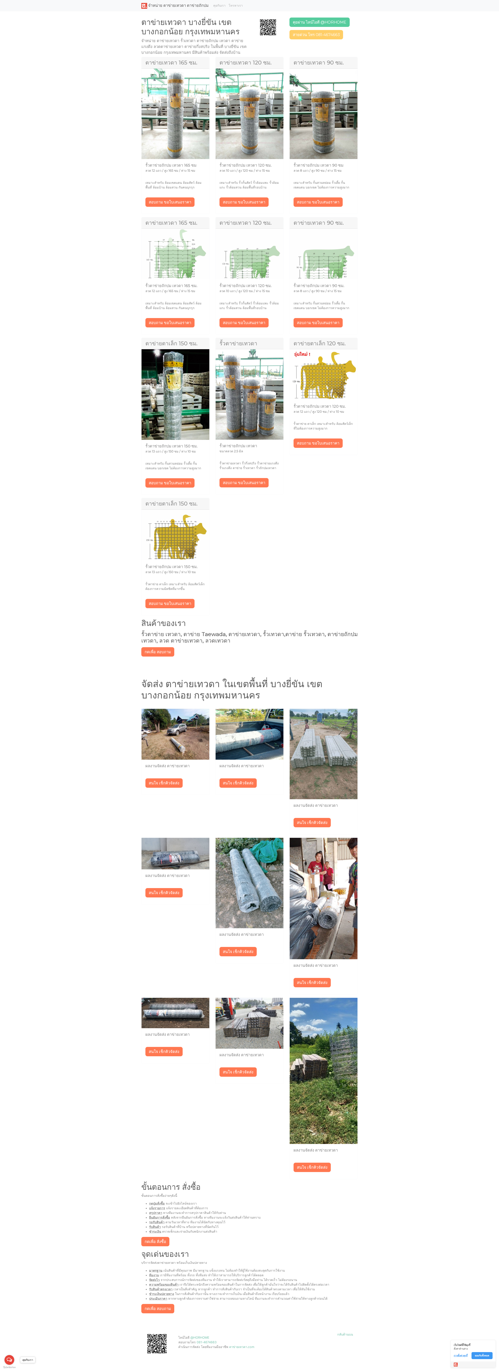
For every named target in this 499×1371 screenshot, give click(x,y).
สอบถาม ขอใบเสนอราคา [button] (170, 202)
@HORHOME (199, 1337)
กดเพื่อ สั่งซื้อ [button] (155, 1241)
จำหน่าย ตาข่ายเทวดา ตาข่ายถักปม (178, 5)
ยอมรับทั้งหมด (482, 1355)
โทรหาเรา (236, 5)
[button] (268, 27)
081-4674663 (207, 1342)
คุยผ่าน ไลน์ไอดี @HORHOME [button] (319, 22)
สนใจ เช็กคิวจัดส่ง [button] (164, 783)
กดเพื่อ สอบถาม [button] (158, 652)
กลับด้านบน (345, 1334)
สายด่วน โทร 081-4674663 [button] (316, 34)
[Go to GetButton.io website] (9, 1367)
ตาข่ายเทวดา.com (241, 1347)
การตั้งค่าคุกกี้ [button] (461, 1355)
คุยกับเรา (219, 5)
